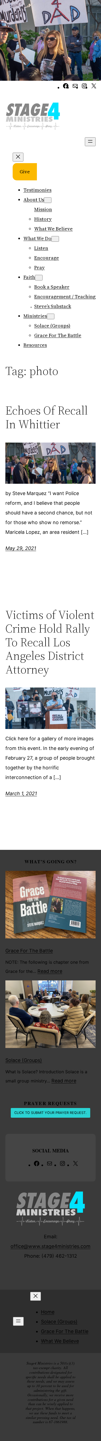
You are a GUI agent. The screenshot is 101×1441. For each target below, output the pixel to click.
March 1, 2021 (21, 793)
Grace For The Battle (29, 950)
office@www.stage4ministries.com (50, 1246)
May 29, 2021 (20, 548)
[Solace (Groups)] (50, 1015)
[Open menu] (90, 141)
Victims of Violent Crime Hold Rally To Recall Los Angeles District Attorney (49, 642)
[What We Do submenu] (55, 239)
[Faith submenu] (39, 278)
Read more (49, 971)
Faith (29, 277)
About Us (33, 199)
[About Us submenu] (47, 200)
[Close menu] (18, 157)
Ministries (35, 316)
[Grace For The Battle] (50, 906)
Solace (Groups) (23, 1060)
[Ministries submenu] (50, 316)
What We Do (37, 238)
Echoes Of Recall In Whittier (46, 417)
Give (25, 171)
